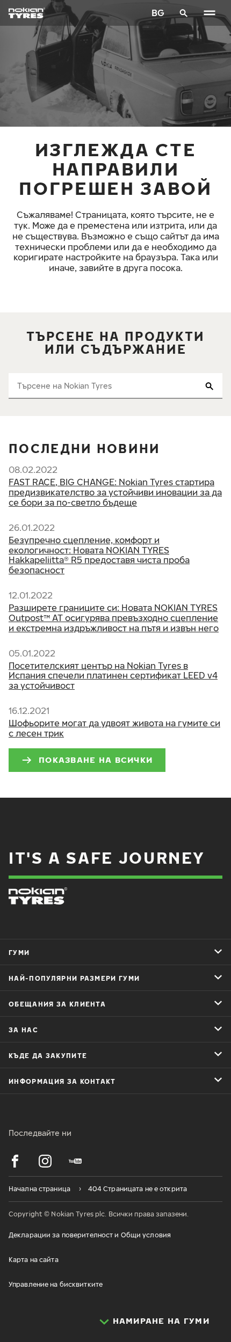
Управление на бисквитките (56, 1284)
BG (157, 13)
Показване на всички (96, 759)
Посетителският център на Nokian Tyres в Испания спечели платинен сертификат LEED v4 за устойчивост (113, 675)
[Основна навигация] (209, 13)
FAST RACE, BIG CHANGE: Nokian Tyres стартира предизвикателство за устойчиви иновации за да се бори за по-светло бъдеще (115, 492)
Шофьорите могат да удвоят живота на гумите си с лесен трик (114, 728)
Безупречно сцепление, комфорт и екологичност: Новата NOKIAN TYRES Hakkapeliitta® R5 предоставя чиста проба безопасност (99, 555)
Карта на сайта (34, 1260)
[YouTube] (75, 1161)
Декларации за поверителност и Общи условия (90, 1235)
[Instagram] (45, 1161)
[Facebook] (15, 1161)
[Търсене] (184, 13)
